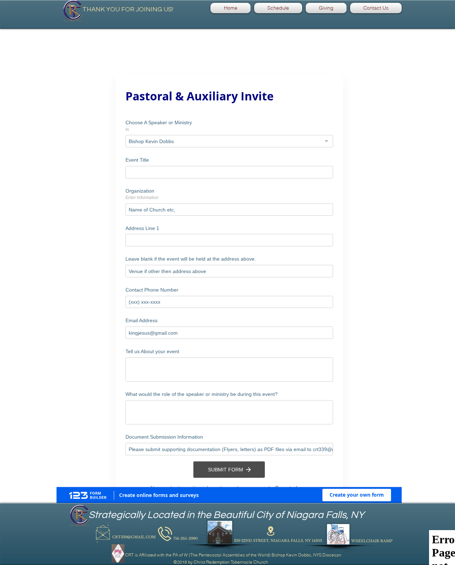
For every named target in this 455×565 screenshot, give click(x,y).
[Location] (270, 558)
